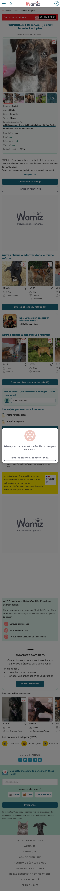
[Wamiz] (34, 3)
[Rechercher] (11, 3)
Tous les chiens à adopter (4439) (30, 457)
